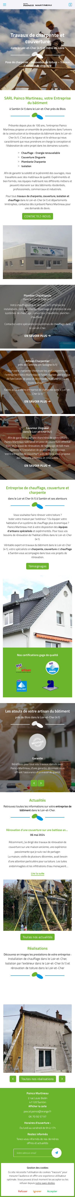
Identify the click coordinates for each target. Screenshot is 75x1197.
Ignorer (37, 1191)
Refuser (22, 1191)
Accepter (52, 1191)
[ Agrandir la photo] (37, 1038)
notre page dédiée (45, 1183)
